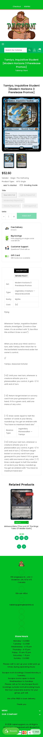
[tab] (21, 271)
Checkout (17, 6)
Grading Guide (31, 185)
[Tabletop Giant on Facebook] (14, 3)
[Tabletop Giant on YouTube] (28, 3)
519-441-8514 (21, 593)
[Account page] (34, 50)
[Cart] (39, 50)
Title (4, 190)
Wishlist (27, 6)
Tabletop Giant (21, 70)
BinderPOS (35, 727)
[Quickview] (17, 538)
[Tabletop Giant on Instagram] (24, 3)
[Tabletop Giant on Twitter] (19, 3)
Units (4, 211)
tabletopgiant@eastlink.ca (21, 604)
